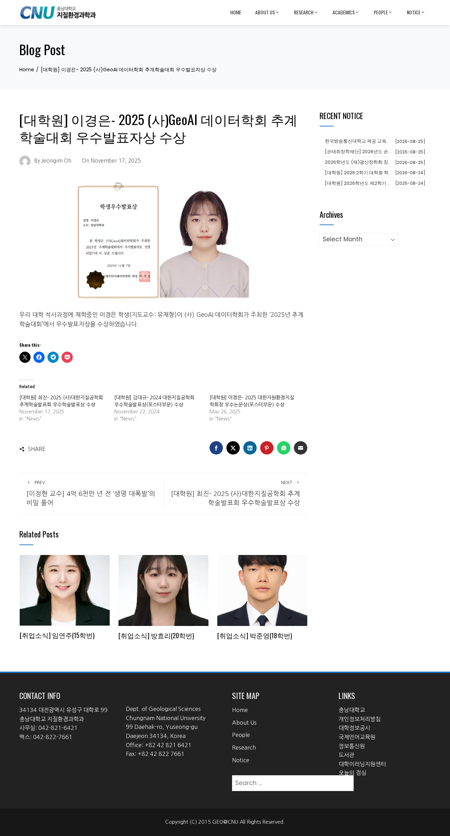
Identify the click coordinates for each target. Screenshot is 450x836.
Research (304, 12)
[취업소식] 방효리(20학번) (156, 635)
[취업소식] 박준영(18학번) (254, 635)
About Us (265, 12)
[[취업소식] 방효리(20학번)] (163, 590)
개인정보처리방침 (360, 719)
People (381, 12)
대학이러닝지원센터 (362, 764)
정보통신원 (352, 746)
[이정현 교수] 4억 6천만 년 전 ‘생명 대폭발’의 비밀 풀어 (90, 493)
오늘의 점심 (352, 773)
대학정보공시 (354, 728)
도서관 (346, 755)
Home (235, 12)
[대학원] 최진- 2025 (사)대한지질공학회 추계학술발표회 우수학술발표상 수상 (235, 493)
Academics (344, 12)
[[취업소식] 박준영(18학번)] (262, 590)
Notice (413, 12)
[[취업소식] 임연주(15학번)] (65, 590)
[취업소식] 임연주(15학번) (57, 635)
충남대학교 (352, 710)
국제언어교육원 (357, 737)
